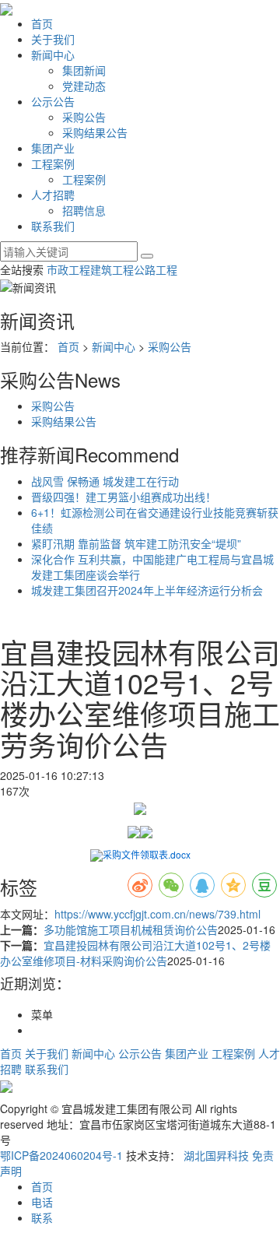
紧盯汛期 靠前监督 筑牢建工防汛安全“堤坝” (136, 543)
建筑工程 (112, 269)
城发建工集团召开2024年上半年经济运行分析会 (147, 590)
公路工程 (155, 269)
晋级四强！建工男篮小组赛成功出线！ (123, 496)
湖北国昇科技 (216, 1155)
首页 (42, 23)
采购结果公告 (95, 132)
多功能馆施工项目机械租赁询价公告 (131, 929)
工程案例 (53, 163)
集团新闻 (84, 70)
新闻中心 (53, 54)
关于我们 (53, 39)
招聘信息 (84, 210)
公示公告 (53, 101)
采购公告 (84, 117)
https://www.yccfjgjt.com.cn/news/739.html (157, 914)
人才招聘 (53, 194)
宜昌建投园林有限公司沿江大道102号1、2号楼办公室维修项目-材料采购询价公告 (135, 952)
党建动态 (84, 85)
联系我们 (53, 226)
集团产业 (53, 148)
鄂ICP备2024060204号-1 (61, 1155)
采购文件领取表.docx (147, 854)
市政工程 (68, 269)
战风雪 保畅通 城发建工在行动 (105, 481)
